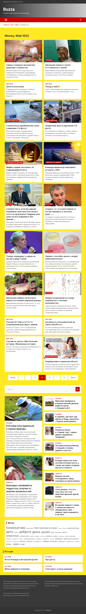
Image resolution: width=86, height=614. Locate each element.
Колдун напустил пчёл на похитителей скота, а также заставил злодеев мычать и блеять (67, 464)
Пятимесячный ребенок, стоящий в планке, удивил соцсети (67, 448)
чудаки (16, 544)
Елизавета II (29, 528)
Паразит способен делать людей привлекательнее (61, 257)
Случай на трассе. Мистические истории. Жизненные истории (22, 342)
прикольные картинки (71, 539)
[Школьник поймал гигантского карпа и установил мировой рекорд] (23, 284)
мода (66, 536)
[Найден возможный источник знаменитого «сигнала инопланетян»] (62, 284)
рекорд (22, 541)
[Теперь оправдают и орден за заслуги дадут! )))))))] (23, 242)
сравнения (61, 541)
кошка (37, 536)
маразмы (61, 536)
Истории (10, 204)
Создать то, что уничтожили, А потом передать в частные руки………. (60, 211)
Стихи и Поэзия (62, 528)
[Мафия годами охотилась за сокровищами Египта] (23, 153)
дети (9, 532)
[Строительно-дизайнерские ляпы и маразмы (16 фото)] (23, 111)
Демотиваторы (12, 120)
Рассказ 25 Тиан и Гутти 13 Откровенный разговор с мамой (21, 323)
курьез (55, 536)
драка (36, 532)
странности (70, 541)
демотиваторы (73, 528)
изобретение (24, 536)
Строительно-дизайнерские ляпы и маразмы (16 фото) (22, 126)
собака (46, 541)
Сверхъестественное (14, 162)
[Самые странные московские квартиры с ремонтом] (23, 51)
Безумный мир (15, 527)
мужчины (72, 536)
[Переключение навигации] (6, 19)
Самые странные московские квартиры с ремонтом (20, 66)
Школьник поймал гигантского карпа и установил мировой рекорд (23, 299)
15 (64, 377)
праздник (58, 539)
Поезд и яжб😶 (52, 86)
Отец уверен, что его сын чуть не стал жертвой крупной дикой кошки (67, 493)
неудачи (8, 539)
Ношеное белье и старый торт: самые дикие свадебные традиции (66, 433)
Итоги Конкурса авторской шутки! (21, 559)
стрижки (76, 541)
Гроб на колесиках (15, 86)
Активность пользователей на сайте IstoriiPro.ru (60, 323)
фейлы (9, 544)
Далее (73, 377)
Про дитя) (50, 559)
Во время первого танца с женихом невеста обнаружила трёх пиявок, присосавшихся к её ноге (67, 510)
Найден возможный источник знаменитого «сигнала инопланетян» (59, 300)
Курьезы (10, 60)
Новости (9, 482)
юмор (22, 544)
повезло (38, 539)
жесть (64, 532)
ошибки (21, 539)
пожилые (45, 539)
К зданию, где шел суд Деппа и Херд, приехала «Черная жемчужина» (67, 419)
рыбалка (29, 541)
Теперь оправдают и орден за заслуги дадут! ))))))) (20, 257)
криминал (49, 536)
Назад (13, 377)
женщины (58, 532)
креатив (42, 536)
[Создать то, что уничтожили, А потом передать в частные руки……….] (62, 195)
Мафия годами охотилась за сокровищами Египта (20, 168)
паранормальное (29, 539)
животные (12, 535)
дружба (45, 532)
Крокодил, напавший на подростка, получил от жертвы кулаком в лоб (19, 488)
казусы (32, 536)
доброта (25, 532)
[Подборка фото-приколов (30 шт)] (62, 347)
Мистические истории (45, 528)
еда (52, 532)
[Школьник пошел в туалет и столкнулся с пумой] (62, 51)
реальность (15, 541)
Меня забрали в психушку (17, 569)
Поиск (78, 389)
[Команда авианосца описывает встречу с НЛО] (62, 153)
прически (9, 541)
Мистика (9, 84)
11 (50, 377)
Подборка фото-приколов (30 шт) (61, 361)
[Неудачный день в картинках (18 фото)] (62, 111)
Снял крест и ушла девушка (58, 569)
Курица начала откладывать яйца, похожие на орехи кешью (67, 478)
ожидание (15, 539)
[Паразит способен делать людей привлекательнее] (62, 242)
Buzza (9, 9)
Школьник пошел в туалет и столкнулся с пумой (58, 66)
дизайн (16, 532)
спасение (53, 541)
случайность (37, 541)
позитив (52, 539)
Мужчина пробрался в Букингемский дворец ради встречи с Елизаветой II (66, 404)
